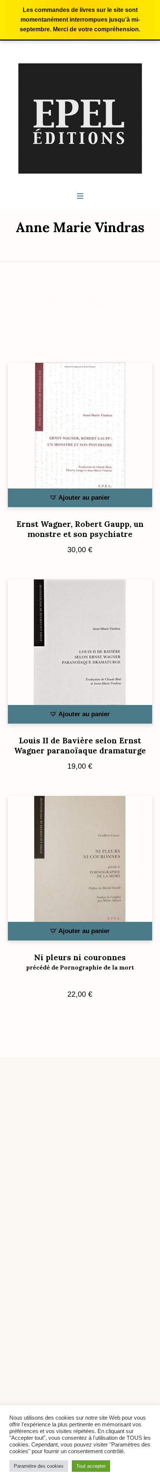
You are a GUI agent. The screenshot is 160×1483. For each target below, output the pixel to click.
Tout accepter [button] (91, 1466)
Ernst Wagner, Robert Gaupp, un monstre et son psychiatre (80, 529)
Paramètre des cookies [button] (39, 1466)
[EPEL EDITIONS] (80, 118)
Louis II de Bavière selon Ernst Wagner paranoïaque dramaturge (80, 746)
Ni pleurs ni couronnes (80, 961)
